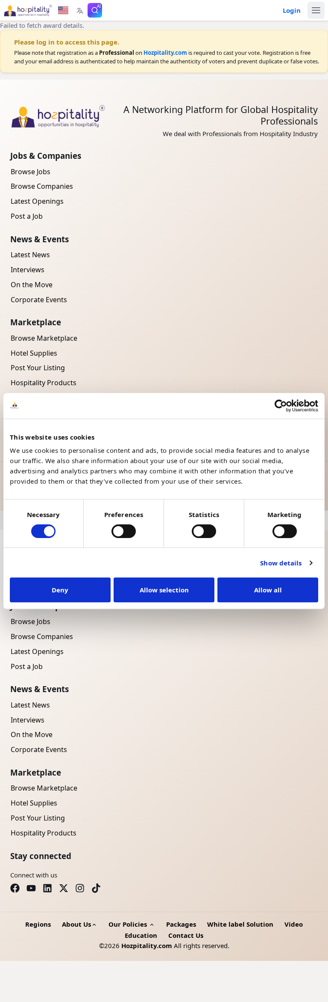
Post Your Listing (38, 367)
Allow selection (164, 590)
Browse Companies (42, 186)
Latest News (30, 254)
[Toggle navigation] (316, 10)
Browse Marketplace (44, 338)
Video (293, 924)
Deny (60, 590)
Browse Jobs (30, 171)
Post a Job (27, 216)
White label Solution (240, 924)
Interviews (27, 269)
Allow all (268, 590)
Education (141, 935)
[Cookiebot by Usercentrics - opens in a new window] (280, 405)
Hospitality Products (43, 382)
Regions (38, 924)
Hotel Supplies (34, 353)
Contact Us (185, 935)
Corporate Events (39, 299)
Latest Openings (37, 201)
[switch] (123, 531)
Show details (281, 563)
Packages (181, 924)
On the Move (32, 284)
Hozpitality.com (165, 52)
